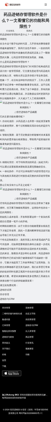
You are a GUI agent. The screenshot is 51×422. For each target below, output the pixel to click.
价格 (4, 354)
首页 (4, 360)
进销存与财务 (8, 336)
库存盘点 (6, 342)
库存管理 (4, 294)
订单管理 (6, 325)
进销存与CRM (7, 298)
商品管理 (29, 336)
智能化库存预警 (9, 331)
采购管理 (29, 307)
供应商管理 (30, 319)
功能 (27, 354)
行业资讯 (29, 342)
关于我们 (6, 348)
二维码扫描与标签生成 (12, 313)
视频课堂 (29, 348)
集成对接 (6, 319)
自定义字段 (30, 313)
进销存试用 (5, 289)
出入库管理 (30, 331)
